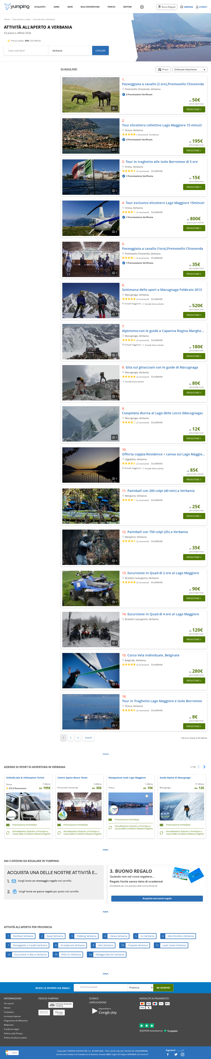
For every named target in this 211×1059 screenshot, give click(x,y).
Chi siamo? (9, 1003)
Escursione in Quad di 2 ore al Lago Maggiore (163, 573)
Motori (127, 6)
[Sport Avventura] (17, 6)
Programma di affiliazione (16, 1020)
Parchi (111, 6)
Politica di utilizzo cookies (15, 1037)
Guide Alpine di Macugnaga (175, 777)
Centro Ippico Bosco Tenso (72, 777)
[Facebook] (167, 1055)
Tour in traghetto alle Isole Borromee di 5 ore (162, 161)
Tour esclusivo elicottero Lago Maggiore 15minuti (165, 203)
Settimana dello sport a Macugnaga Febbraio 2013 (162, 289)
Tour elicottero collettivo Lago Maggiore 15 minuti (162, 125)
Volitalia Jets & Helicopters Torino (25, 777)
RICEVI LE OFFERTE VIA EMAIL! (52, 988)
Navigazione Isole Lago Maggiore (127, 777)
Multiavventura (89, 6)
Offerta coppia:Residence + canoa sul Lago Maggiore (164, 454)
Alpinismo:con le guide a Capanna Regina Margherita (164, 331)
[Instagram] (182, 1055)
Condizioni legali (11, 1029)
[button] (203, 766)
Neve (70, 6)
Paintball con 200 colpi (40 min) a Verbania (161, 490)
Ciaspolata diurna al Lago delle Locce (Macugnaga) (162, 413)
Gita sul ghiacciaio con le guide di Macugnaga (162, 367)
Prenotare (193, 109)
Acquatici (39, 6)
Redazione (9, 1024)
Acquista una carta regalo (157, 898)
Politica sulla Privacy (13, 1033)
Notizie (7, 1007)
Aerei (56, 6)
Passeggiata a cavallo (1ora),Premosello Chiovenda (162, 248)
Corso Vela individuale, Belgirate (153, 655)
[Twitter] (176, 1055)
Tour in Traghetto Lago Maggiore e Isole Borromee (162, 701)
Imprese (188, 6)
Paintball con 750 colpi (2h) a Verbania (157, 532)
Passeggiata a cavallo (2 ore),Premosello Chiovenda (163, 84)
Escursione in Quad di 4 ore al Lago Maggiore (163, 614)
